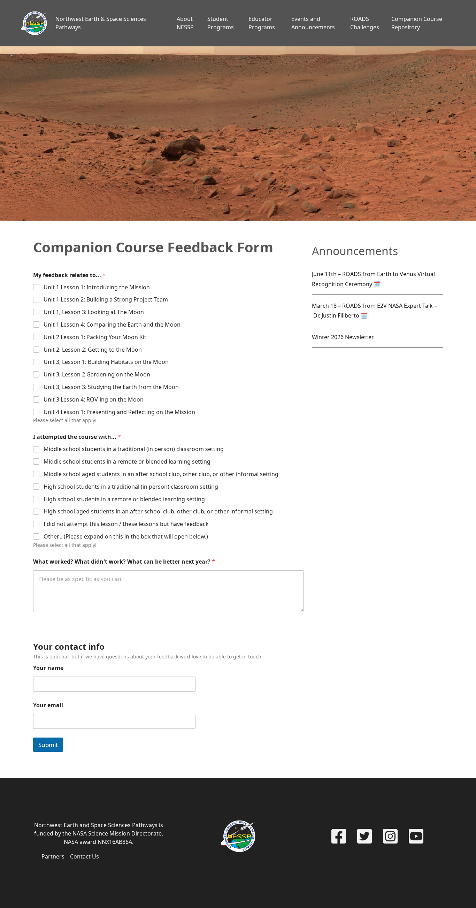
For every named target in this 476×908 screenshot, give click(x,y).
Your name (48, 668)
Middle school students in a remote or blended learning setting (127, 461)
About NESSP (185, 23)
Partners (52, 856)
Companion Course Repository (416, 23)
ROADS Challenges (364, 23)
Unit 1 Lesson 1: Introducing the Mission (97, 287)
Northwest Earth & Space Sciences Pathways (100, 23)
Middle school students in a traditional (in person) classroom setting (134, 449)
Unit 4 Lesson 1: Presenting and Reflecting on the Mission (119, 412)
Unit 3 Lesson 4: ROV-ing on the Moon (94, 399)
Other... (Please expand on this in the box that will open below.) (126, 536)
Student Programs (220, 23)
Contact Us (84, 856)
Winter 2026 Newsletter (343, 337)
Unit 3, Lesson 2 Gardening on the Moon (97, 374)
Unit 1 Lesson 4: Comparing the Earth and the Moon (112, 324)
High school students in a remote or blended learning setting (124, 499)
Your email (48, 705)
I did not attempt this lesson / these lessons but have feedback (126, 524)
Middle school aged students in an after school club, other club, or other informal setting (161, 474)
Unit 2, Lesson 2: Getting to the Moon (93, 349)
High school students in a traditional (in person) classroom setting (131, 486)
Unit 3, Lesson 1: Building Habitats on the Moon (106, 362)
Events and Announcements (313, 23)
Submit (48, 745)
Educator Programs (261, 23)
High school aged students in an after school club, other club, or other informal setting (158, 511)
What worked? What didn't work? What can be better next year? (124, 561)
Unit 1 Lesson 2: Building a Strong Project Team (106, 299)
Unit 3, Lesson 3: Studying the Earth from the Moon (111, 387)
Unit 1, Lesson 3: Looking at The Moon (94, 312)
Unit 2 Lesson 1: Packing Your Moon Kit (95, 337)
